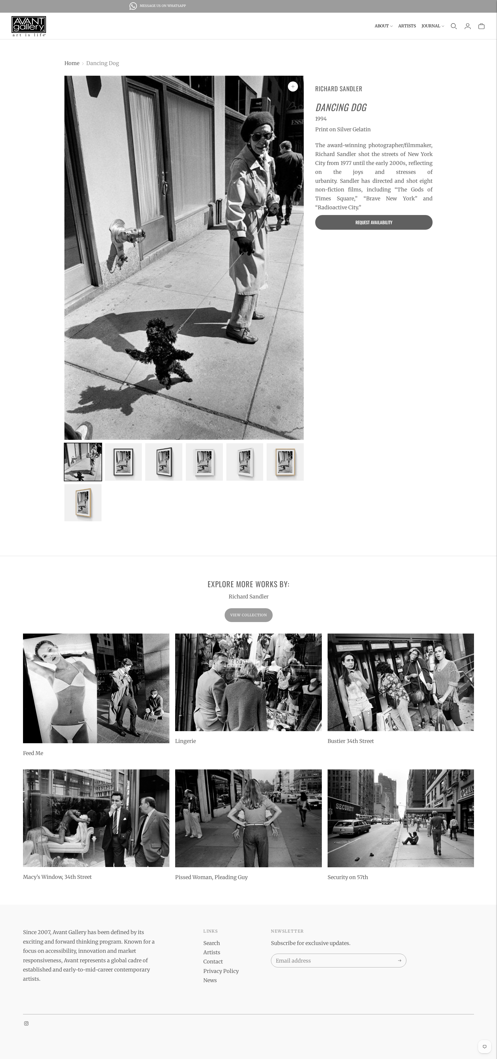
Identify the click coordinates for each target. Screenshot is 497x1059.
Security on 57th (348, 877)
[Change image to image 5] (244, 462)
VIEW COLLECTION (248, 615)
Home (71, 63)
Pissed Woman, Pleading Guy (211, 877)
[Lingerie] (248, 682)
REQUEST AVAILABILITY (373, 222)
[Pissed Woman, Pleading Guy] (248, 818)
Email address (292, 955)
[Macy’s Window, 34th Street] (96, 818)
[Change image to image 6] (285, 462)
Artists (407, 25)
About (382, 25)
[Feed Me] (96, 688)
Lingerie (185, 741)
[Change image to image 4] (204, 462)
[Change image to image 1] (83, 462)
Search (211, 943)
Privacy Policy (221, 971)
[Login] (468, 26)
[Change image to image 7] (83, 503)
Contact (213, 961)
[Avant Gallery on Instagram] (26, 1023)
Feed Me (33, 753)
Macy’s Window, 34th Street (57, 877)
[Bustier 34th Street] (401, 682)
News (210, 980)
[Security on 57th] (401, 818)
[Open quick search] (454, 26)
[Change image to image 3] (163, 462)
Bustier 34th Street (351, 741)
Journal (431, 25)
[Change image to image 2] (123, 462)
